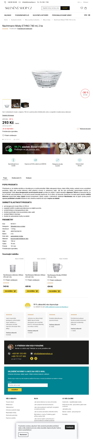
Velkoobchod (9, 407)
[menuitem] (7, 15)
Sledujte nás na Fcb (31, 358)
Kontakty (64, 414)
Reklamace (9, 404)
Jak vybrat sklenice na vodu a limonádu (45, 402)
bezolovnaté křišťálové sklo (19, 239)
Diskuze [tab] (28, 178)
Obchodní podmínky (11, 415)
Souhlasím (69, 427)
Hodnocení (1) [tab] (16, 178)
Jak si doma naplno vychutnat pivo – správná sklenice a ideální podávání (44, 419)
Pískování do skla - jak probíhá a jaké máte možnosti (74, 405)
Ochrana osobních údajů (13, 410)
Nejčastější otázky (11, 412)
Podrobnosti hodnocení (24, 28)
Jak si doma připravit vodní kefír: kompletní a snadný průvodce (46, 408)
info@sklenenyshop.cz (43, 353)
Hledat (65, 8)
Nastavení (23, 434)
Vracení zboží (10, 402)
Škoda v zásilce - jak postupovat (71, 411)
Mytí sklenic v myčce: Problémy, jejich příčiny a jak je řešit (44, 415)
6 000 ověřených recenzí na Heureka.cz (56, 307)
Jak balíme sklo (66, 409)
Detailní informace (8, 115)
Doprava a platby (11, 418)
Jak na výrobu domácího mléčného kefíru (46, 411)
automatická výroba (17, 236)
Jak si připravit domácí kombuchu (43, 404)
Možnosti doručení (85, 128)
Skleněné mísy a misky (18, 226)
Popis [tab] (5, 178)
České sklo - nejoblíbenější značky (72, 402)
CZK (79, 2)
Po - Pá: (42, 2)
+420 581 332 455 (18, 353)
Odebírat (14, 390)
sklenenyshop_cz (35, 358)
